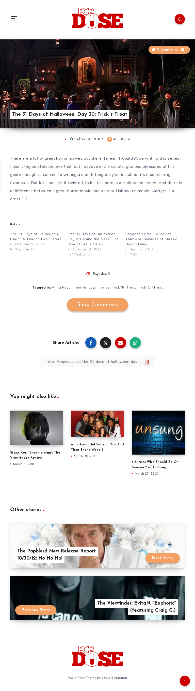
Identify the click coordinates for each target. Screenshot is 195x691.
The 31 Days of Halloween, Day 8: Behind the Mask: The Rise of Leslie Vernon (93, 239)
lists (92, 287)
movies (104, 287)
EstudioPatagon (114, 678)
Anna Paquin (63, 287)
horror (81, 287)
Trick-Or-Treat (150, 287)
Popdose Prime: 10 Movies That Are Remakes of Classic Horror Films (151, 239)
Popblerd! (101, 274)
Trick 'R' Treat (124, 287)
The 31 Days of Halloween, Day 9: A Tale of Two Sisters (36, 237)
